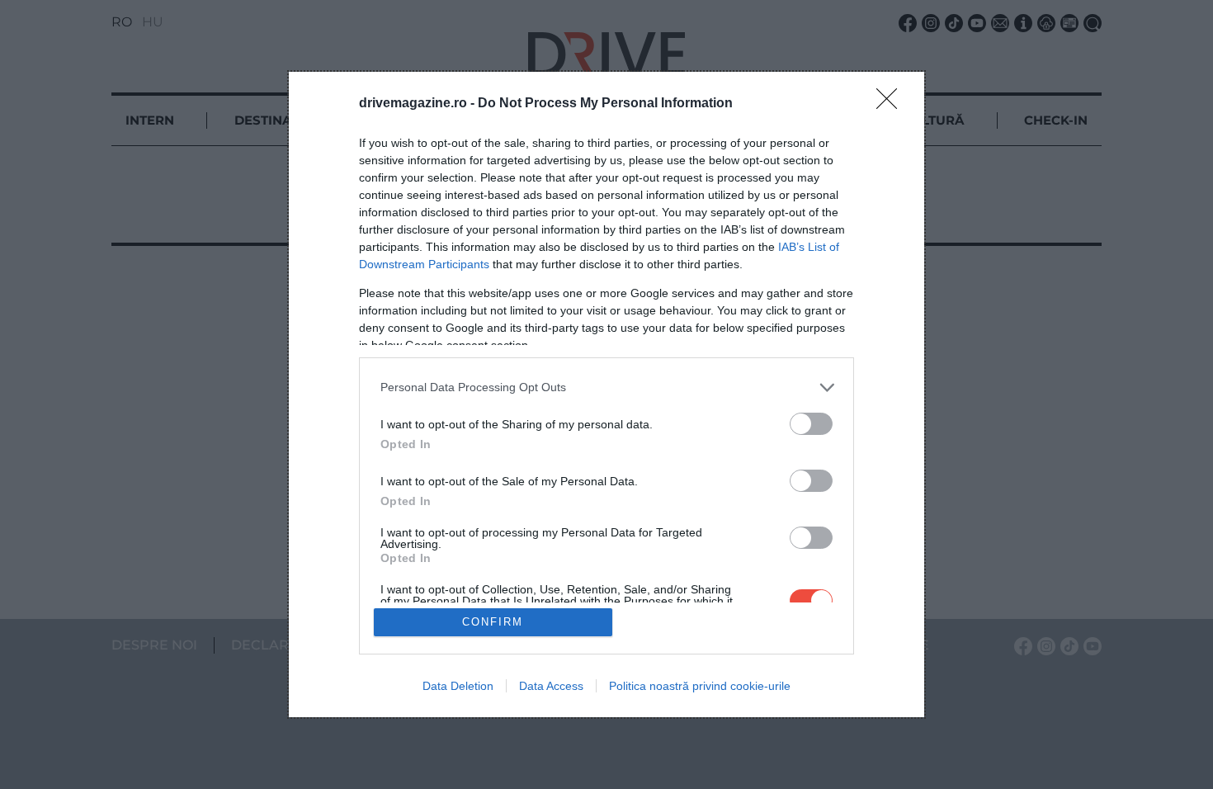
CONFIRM (492, 622)
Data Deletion (457, 685)
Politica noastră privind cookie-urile (700, 685)
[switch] (811, 424)
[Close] (892, 104)
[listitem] (606, 387)
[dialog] (606, 395)
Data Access (551, 685)
